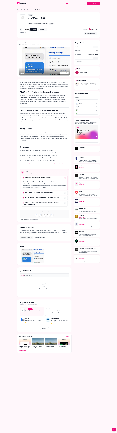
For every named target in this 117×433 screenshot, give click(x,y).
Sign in (22, 275)
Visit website (64, 72)
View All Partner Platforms (87, 141)
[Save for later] (21, 29)
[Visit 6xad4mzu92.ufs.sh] (32, 256)
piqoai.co (22, 73)
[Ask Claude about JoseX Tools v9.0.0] (40, 215)
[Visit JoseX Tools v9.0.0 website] (44, 61)
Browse (79, 3)
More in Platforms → (23, 350)
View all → (68, 336)
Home (18, 9)
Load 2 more (44, 328)
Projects (23, 9)
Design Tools (45, 23)
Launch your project (94, 3)
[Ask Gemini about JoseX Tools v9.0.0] (44, 215)
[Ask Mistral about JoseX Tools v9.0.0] (52, 215)
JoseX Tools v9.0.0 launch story (57, 164)
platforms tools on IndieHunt (35, 164)
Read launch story (91, 33)
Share (34, 29)
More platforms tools (40, 237)
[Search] (85, 3)
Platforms (29, 9)
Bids (66, 3)
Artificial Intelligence (37, 23)
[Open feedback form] (114, 429)
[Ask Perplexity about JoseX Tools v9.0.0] (48, 215)
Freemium (51, 23)
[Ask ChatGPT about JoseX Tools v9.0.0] (36, 215)
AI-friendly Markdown (24, 219)
